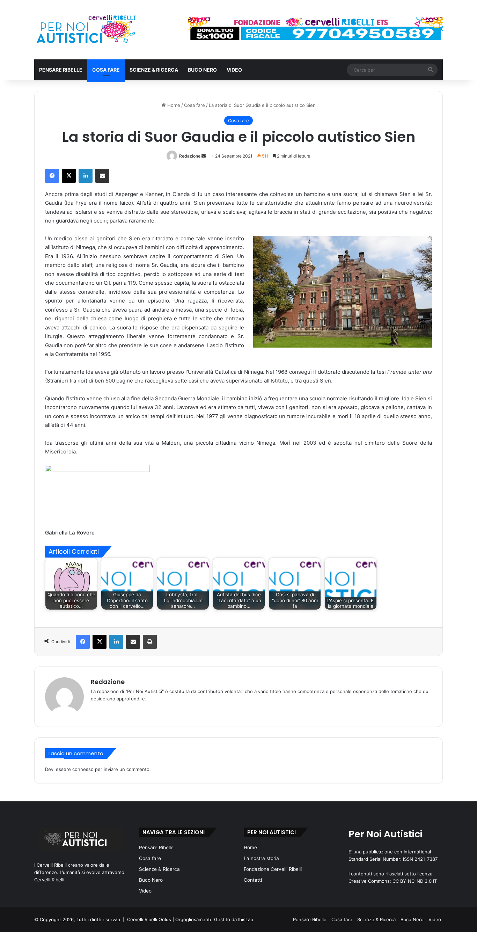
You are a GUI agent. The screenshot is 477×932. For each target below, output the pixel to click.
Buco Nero (202, 70)
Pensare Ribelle (60, 70)
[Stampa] (150, 642)
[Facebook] (52, 176)
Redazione (189, 156)
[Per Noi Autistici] (85, 29)
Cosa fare (106, 70)
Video (234, 70)
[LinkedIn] (86, 176)
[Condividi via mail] (102, 176)
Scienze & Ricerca (154, 70)
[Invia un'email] (203, 156)
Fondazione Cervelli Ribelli (273, 869)
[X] (69, 176)
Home (173, 105)
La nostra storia (261, 858)
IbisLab (245, 919)
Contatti (253, 880)
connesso (83, 769)
